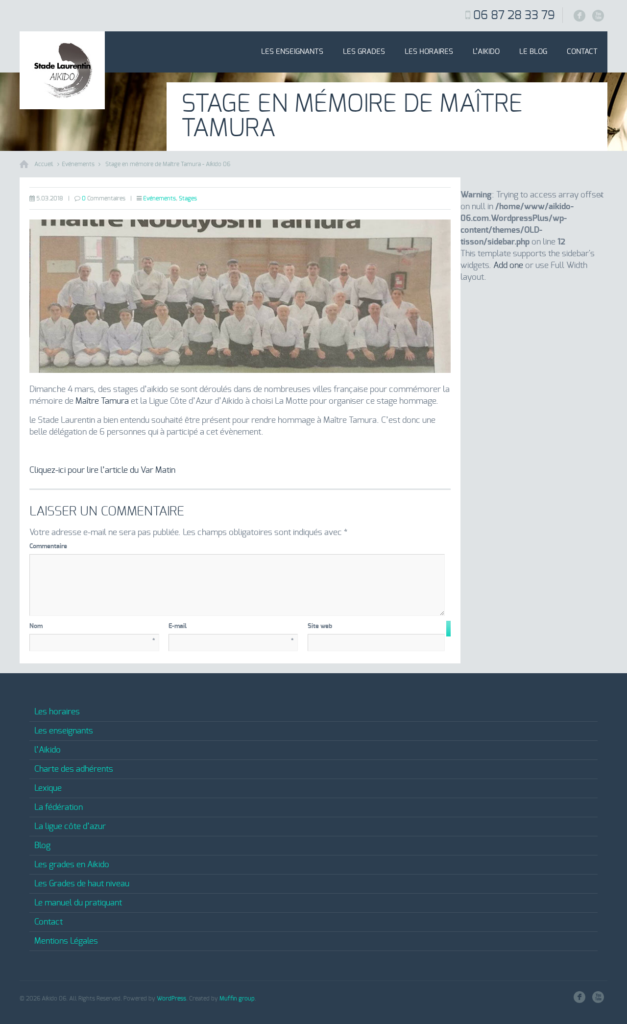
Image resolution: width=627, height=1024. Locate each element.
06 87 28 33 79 (514, 16)
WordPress (171, 998)
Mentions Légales (66, 941)
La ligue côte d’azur (70, 826)
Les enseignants (292, 51)
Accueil (43, 164)
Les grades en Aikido (71, 864)
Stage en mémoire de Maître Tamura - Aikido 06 (167, 164)
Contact (582, 51)
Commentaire (235, 545)
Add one (508, 265)
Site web (320, 626)
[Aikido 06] (62, 70)
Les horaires (429, 51)
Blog (42, 845)
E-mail (231, 628)
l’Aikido (486, 51)
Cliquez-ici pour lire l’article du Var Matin (102, 470)
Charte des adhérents (73, 769)
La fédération (58, 807)
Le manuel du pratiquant (78, 903)
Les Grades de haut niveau (81, 883)
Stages (188, 198)
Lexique (48, 788)
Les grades (364, 51)
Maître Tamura (102, 401)
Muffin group (237, 998)
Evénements (78, 164)
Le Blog (533, 51)
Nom (92, 628)
